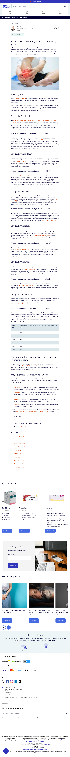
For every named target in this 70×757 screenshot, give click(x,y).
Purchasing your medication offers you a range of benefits (32, 411)
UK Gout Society (19, 436)
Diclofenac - (17, 404)
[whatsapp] (54, 28)
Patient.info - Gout (19, 460)
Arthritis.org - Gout (19, 464)
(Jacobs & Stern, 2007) (30, 269)
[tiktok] (20, 681)
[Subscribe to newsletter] (66, 713)
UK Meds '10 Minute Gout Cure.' (31, 366)
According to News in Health (22, 249)
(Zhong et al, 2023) (22, 161)
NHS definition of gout (19, 98)
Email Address (11, 554)
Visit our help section (48, 640)
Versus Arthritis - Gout (20, 447)
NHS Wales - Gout (19, 467)
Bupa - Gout (17, 450)
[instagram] (11, 681)
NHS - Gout (17, 440)
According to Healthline (35, 318)
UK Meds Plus (24, 427)
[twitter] (56, 28)
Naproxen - (17, 399)
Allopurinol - (17, 387)
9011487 (47, 744)
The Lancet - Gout (19, 471)
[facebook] (7, 681)
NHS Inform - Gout (19, 443)
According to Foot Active (38, 140)
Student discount (36, 1)
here (25, 17)
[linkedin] (58, 28)
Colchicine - (17, 392)
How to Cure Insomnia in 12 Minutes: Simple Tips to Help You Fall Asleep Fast (41, 612)
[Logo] (6, 6)
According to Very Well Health (27, 285)
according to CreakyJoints (48, 220)
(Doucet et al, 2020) (23, 303)
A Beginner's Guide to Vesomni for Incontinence (13, 611)
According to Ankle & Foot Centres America (23, 176)
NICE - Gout (17, 457)
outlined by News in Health (42, 235)
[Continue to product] (14, 595)
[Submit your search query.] (65, 6)
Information (5, 703)
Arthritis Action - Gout (20, 453)
